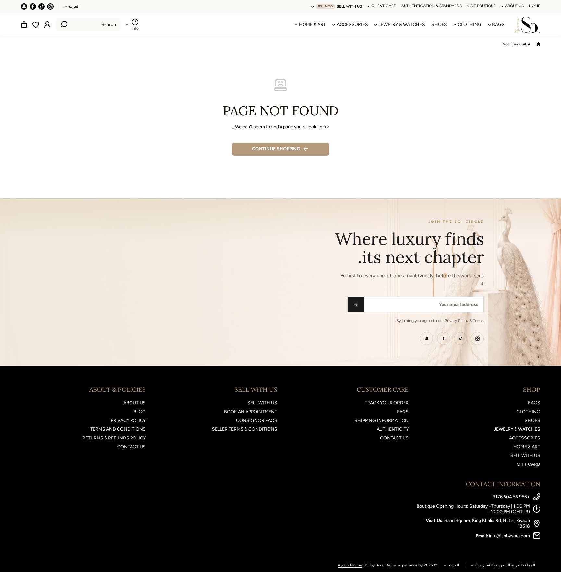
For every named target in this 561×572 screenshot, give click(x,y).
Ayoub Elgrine (350, 565)
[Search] (64, 24)
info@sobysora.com (509, 536)
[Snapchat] (426, 338)
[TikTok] (460, 338)
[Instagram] (477, 338)
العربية (74, 6)
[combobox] (88, 24)
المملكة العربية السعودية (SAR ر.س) (505, 565)
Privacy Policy (456, 320)
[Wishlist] (35, 24)
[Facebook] (443, 338)
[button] (24, 24)
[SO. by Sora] (527, 25)
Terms (478, 320)
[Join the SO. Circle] (356, 304)
